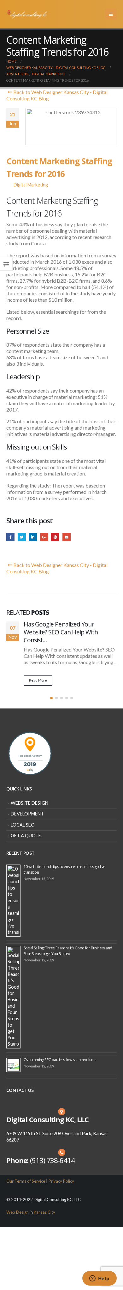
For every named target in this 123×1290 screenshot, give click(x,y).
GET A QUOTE (26, 835)
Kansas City (44, 1212)
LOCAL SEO (23, 824)
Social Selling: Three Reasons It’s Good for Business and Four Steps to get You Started (68, 950)
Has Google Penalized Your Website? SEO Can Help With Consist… (61, 632)
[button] (51, 698)
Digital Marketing (31, 184)
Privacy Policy (61, 1181)
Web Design (17, 1212)
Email (66, 537)
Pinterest (55, 537)
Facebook (10, 537)
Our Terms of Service (25, 1181)
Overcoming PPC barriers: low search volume (60, 1059)
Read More (38, 680)
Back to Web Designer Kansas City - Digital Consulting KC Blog (57, 95)
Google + (44, 537)
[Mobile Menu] (111, 14)
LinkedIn (33, 537)
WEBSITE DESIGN (29, 803)
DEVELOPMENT (27, 813)
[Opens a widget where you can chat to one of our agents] (99, 1279)
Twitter (22, 537)
